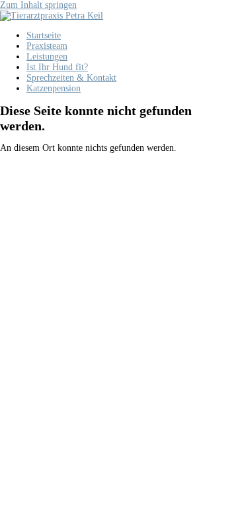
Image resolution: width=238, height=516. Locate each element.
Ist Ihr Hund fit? (57, 67)
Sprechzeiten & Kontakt (71, 78)
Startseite (43, 35)
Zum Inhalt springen (38, 5)
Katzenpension (53, 88)
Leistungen (46, 57)
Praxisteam (46, 46)
